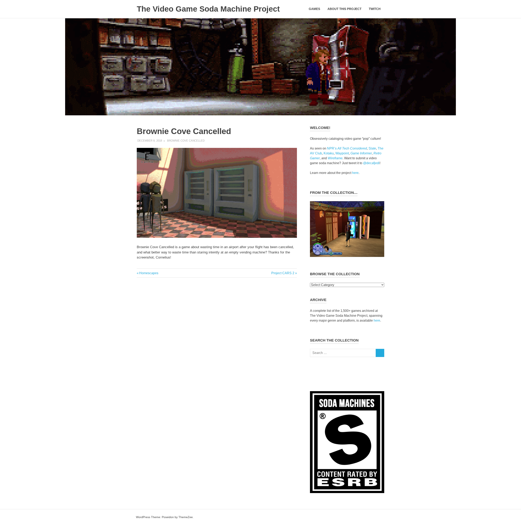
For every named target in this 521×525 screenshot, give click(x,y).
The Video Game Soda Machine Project (208, 9)
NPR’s (347, 148)
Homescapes (148, 273)
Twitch (375, 9)
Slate (372, 148)
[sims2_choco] (347, 256)
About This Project (344, 9)
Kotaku (329, 153)
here (355, 173)
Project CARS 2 (282, 273)
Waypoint (342, 153)
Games (314, 9)
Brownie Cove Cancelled (186, 140)
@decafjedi (371, 163)
